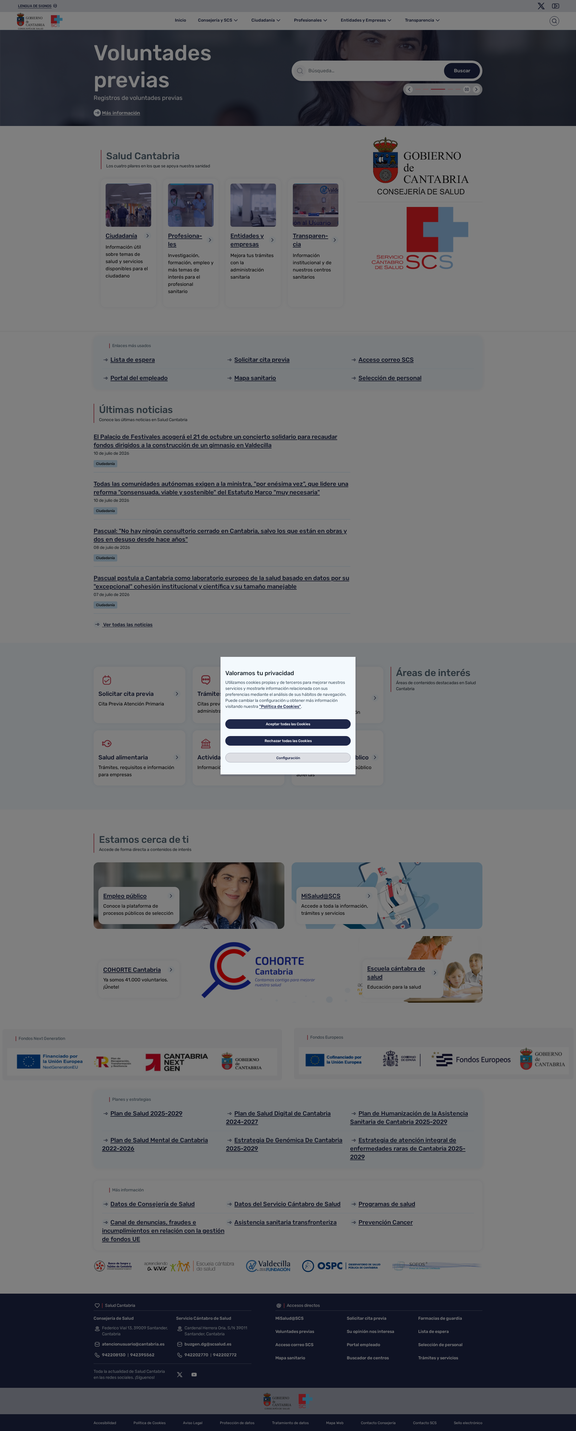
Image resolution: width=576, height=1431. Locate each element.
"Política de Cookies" (280, 706)
